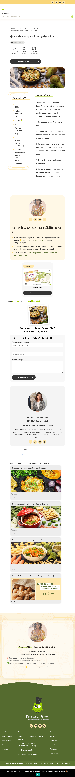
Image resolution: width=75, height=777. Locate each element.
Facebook (53, 736)
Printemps (34, 28)
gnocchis (26, 301)
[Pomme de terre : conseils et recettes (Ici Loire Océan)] (36, 592)
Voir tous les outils (37, 293)
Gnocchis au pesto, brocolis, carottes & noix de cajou (32, 540)
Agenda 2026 (37, 287)
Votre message (17, 360)
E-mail (14, 351)
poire (19, 301)
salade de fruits (40, 240)
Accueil (13, 28)
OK (38, 774)
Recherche (5, 14)
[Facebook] (52, 2)
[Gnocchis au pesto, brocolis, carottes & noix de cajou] (36, 556)
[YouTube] (60, 2)
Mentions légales (32, 763)
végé (38, 301)
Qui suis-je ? (6, 745)
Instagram (53, 741)
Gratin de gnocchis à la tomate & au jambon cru (30, 504)
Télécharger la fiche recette (27, 61)
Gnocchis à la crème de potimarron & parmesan (30, 468)
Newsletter (54, 753)
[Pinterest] (63, 2)
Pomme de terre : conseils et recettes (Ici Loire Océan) (33, 576)
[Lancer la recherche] (72, 16)
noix (14, 301)
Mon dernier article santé (27, 754)
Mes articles (6, 741)
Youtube (53, 745)
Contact (5, 749)
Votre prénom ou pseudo (21, 342)
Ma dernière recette (25, 750)
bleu (33, 301)
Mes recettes (23, 28)
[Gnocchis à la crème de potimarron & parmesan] (36, 484)
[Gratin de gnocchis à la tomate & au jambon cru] (36, 520)
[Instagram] (56, 2)
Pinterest (53, 749)
